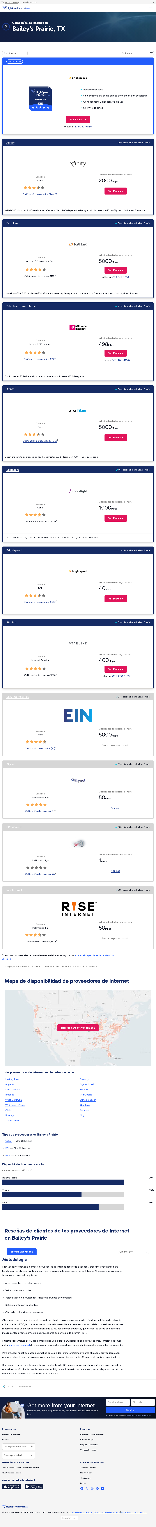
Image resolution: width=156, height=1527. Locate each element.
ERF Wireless (14, 827)
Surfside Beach (88, 1099)
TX (12, 1386)
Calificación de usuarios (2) (40, 811)
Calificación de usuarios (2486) (40, 440)
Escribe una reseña (22, 1251)
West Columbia (13, 1099)
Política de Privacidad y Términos (107, 1512)
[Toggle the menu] (151, 8)
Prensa (83, 1483)
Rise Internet (14, 890)
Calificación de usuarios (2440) (40, 194)
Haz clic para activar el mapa (78, 1027)
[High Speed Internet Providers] (16, 8)
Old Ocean (86, 1094)
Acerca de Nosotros (88, 1468)
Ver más (115, 808)
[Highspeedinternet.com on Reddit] (97, 1489)
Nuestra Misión (86, 1473)
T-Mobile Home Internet (21, 306)
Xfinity (10, 142)
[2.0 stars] (30, 188)
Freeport (84, 1089)
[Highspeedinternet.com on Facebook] (81, 1489)
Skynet (10, 764)
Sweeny (84, 1079)
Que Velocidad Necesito (11, 1473)
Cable (8, 1140)
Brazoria (9, 1094)
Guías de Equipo (86, 1440)
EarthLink (12, 223)
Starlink (11, 622)
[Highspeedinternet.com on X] (87, 1489)
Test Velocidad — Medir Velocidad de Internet (20, 1468)
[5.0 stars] (42, 188)
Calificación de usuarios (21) (40, 748)
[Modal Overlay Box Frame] (78, 1408)
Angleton (10, 1084)
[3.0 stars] (34, 188)
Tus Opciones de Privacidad (136, 1512)
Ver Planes (74, 119)
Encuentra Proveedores (11, 1434)
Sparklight (12, 469)
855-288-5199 (121, 676)
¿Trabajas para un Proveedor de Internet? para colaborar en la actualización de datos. (50, 966)
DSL (7, 1148)
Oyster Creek (87, 1084)
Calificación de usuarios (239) (40, 602)
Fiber (8, 1155)
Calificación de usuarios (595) (40, 359)
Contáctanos (85, 1478)
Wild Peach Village (15, 1105)
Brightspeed (13, 550)
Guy (82, 1115)
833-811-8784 (120, 277)
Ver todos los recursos (88, 1450)
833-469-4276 (121, 360)
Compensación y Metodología (80, 1512)
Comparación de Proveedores (92, 1434)
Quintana (85, 1105)
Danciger (85, 1110)
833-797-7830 (83, 126)
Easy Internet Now (17, 696)
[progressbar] (63, 1182)
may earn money (11, 2)
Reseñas (5, 1440)
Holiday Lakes (12, 1079)
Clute (8, 1110)
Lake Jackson (12, 1089)
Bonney (9, 1115)
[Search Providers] (32, 1447)
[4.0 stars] (38, 188)
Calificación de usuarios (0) (40, 874)
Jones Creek (12, 1120)
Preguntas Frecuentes (89, 1445)
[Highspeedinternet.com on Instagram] (92, 1489)
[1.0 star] (25, 188)
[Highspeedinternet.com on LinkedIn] (102, 1489)
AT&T (10, 389)
